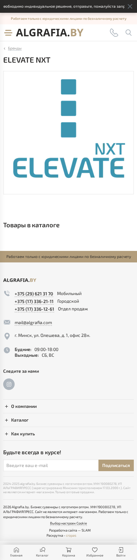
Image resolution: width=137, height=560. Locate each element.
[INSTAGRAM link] (9, 384)
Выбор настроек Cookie (68, 523)
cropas (71, 535)
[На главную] (49, 32)
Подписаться (116, 465)
